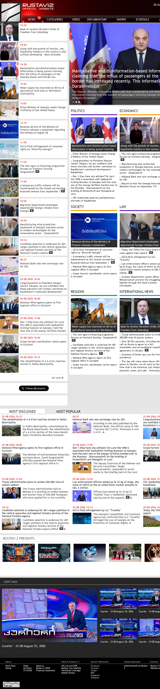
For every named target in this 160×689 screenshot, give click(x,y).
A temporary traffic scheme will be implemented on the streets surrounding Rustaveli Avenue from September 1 (93, 259)
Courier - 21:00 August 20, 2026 (116, 641)
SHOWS (121, 19)
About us (40, 666)
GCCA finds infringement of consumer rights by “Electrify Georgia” (92, 251)
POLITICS (78, 110)
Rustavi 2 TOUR (43, 668)
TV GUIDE (27, 670)
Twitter (94, 670)
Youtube (94, 668)
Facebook (95, 666)
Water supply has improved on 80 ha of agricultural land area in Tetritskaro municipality (94, 330)
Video (25, 666)
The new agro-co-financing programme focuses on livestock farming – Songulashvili (94, 336)
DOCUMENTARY (97, 19)
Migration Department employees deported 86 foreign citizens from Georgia (140, 245)
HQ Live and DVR (69, 666)
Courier (6, 651)
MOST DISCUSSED (22, 411)
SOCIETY (77, 206)
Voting (8, 668)
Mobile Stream (68, 673)
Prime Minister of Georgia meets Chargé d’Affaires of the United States (93, 155)
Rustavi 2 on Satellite (71, 668)
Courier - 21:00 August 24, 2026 (116, 611)
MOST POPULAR (68, 411)
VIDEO (76, 19)
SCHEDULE (142, 19)
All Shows (27, 668)
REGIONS (77, 291)
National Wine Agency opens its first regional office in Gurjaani (91, 268)
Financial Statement (45, 670)
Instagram (95, 675)
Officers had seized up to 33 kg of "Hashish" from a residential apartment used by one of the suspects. (115, 494)
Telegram (95, 677)
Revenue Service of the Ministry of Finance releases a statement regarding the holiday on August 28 (91, 245)
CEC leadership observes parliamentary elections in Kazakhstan (93, 199)
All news (57, 377)
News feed (10, 666)
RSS (92, 673)
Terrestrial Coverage (71, 670)
